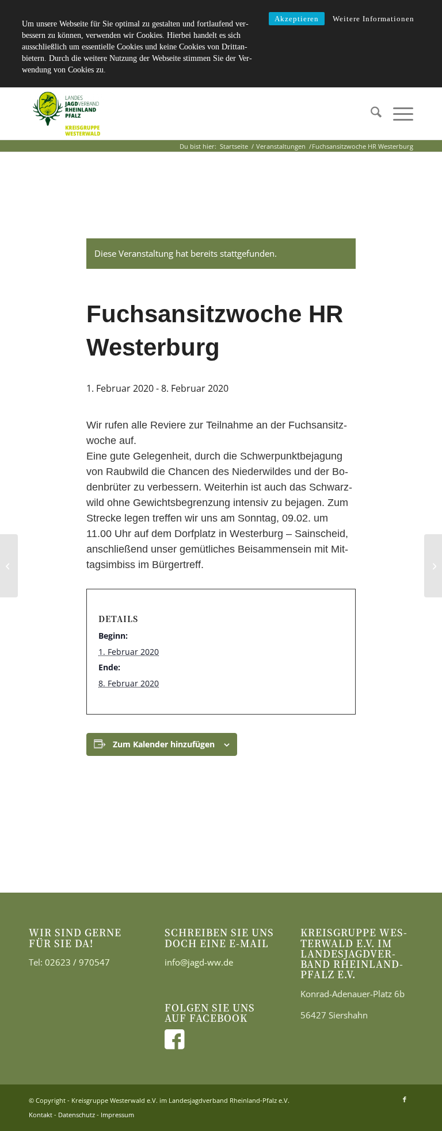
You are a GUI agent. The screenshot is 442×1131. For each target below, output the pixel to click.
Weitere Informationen (373, 18)
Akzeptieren (297, 18)
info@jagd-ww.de (199, 962)
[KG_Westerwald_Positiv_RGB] (66, 114)
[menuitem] (370, 114)
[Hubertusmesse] (9, 565)
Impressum (117, 1114)
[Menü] (397, 114)
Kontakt (40, 1114)
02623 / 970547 (77, 962)
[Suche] (370, 114)
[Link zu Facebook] (404, 1099)
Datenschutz (76, 1114)
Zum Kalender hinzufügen (164, 744)
